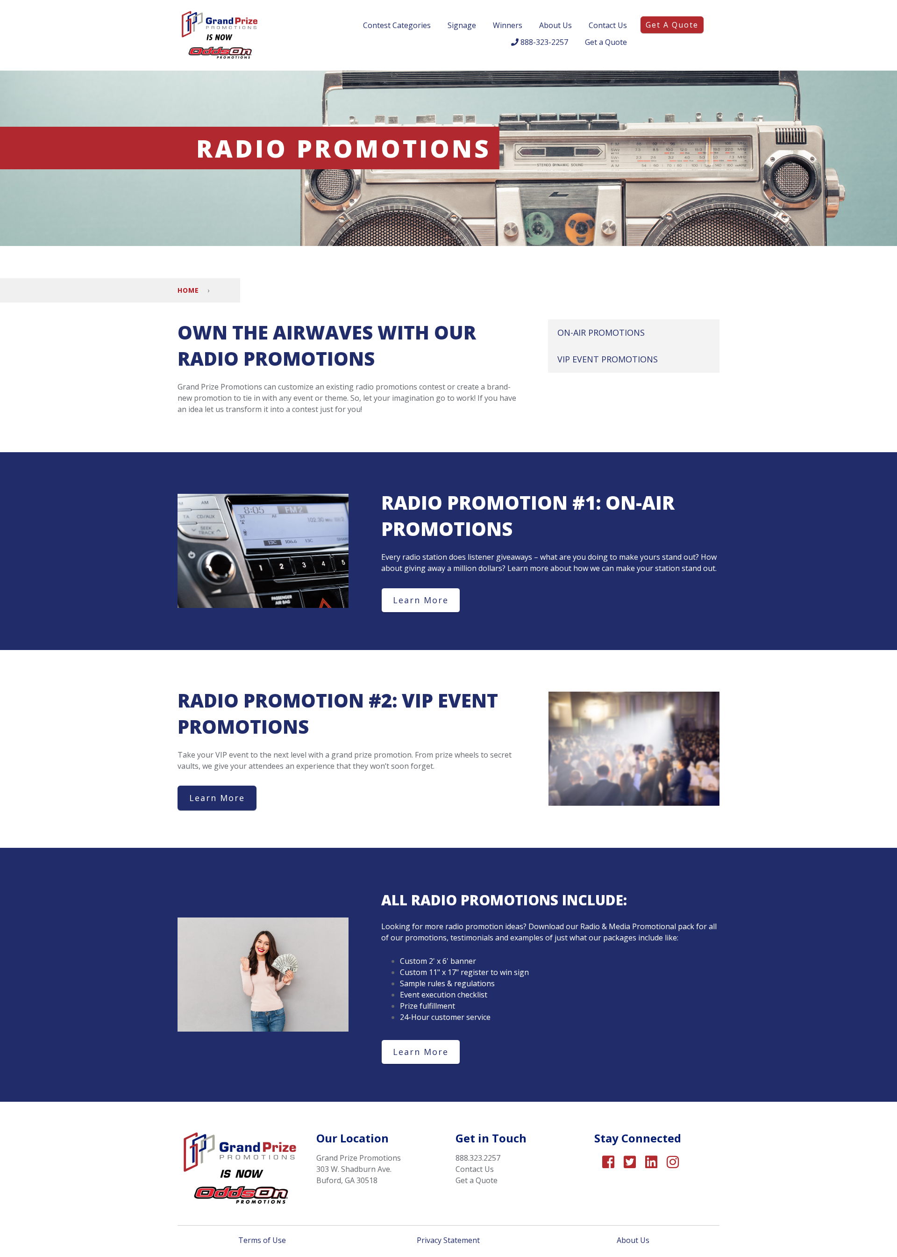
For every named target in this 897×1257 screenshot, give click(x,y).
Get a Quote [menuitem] (606, 42)
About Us (634, 1240)
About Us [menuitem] (555, 25)
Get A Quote (672, 25)
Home (188, 290)
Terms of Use (263, 1240)
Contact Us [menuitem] (608, 25)
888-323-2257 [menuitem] (543, 42)
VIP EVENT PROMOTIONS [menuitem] (607, 359)
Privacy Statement (448, 1240)
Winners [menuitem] (507, 25)
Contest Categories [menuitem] (397, 25)
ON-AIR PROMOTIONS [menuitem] (601, 332)
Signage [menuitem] (462, 25)
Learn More (420, 600)
